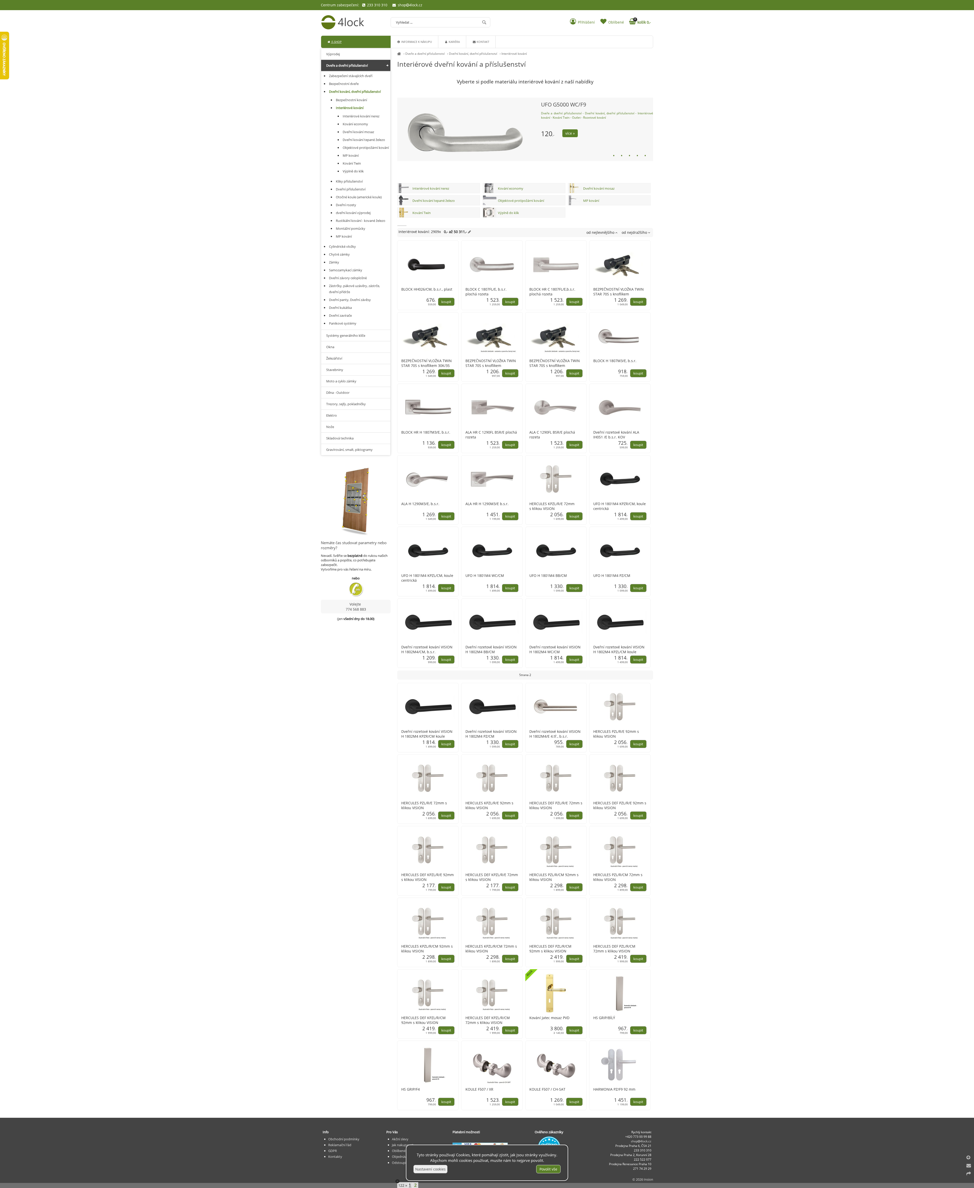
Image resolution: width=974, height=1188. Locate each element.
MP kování (591, 200)
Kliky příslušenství (349, 181)
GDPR (332, 1150)
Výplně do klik (508, 212)
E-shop (336, 42)
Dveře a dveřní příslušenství (425, 53)
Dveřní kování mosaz (599, 188)
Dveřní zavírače (340, 315)
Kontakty (335, 1156)
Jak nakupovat (402, 1145)
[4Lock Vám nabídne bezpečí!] (399, 53)
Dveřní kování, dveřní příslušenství (473, 53)
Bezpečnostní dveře (344, 83)
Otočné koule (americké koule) (359, 197)
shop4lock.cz (409, 5)
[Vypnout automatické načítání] (397, 1181)
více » (503, 137)
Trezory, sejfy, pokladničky (346, 404)
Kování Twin (421, 212)
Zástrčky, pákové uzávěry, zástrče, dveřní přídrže (354, 288)
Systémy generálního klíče (345, 335)
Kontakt (482, 42)
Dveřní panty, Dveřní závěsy (350, 299)
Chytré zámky (339, 254)
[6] (651, 155)
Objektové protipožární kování (521, 200)
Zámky (334, 262)
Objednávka (401, 1156)
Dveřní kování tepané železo (433, 200)
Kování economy (510, 188)
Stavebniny (334, 369)
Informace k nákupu (416, 42)
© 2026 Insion (642, 1179)
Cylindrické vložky (342, 246)
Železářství (334, 358)
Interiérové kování (514, 53)
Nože (330, 426)
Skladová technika (340, 438)
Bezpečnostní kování (351, 100)
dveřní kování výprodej (353, 212)
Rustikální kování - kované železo (360, 220)
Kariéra (454, 42)
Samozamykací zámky (345, 270)
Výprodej (333, 54)
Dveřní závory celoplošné (348, 278)
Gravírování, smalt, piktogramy (349, 449)
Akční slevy (400, 1139)
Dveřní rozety (346, 205)
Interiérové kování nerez (430, 188)
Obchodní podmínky (343, 1139)
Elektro (331, 415)
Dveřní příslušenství (351, 189)
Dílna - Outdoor (338, 392)
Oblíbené (399, 1150)
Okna (330, 347)
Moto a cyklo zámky (341, 381)
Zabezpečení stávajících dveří (350, 76)
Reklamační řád (339, 1145)
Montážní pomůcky (350, 228)
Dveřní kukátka (340, 307)
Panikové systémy (342, 323)
